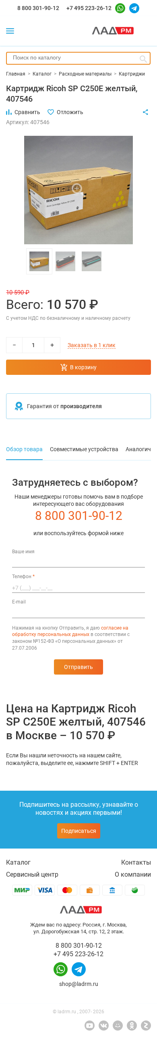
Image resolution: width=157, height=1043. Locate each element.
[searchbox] (78, 57)
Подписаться (78, 831)
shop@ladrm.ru (78, 984)
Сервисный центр (32, 874)
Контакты (136, 862)
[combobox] (78, 58)
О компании (133, 874)
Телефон (23, 576)
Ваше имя (23, 551)
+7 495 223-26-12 (89, 8)
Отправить (78, 667)
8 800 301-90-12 (38, 8)
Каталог (18, 862)
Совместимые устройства (84, 449)
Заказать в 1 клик (92, 345)
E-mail (19, 602)
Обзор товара (24, 449)
